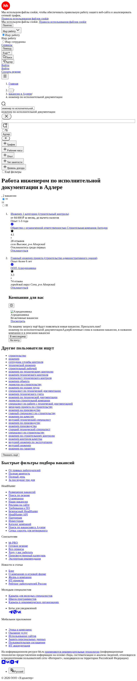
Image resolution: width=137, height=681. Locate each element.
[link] (7, 57)
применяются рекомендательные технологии (72, 651)
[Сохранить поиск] (5, 126)
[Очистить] (6, 116)
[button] (5, 65)
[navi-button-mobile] (5, 76)
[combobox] (17, 108)
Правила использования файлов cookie (62, 21)
